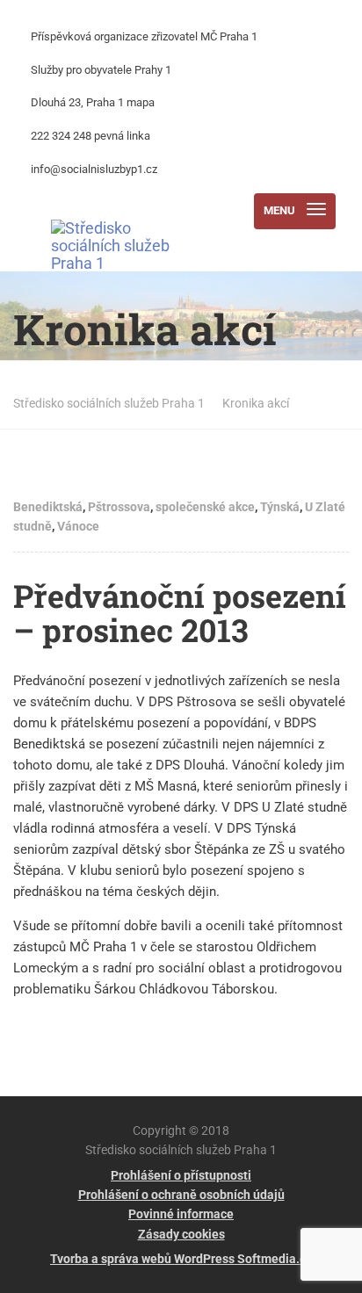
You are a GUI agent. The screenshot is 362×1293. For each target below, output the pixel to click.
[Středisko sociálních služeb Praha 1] (122, 211)
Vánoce (78, 526)
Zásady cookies (181, 1234)
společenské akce (205, 507)
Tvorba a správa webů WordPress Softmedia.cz (181, 1259)
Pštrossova (119, 507)
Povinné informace (181, 1214)
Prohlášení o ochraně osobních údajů (181, 1195)
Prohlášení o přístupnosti (181, 1175)
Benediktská (48, 507)
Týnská (280, 507)
